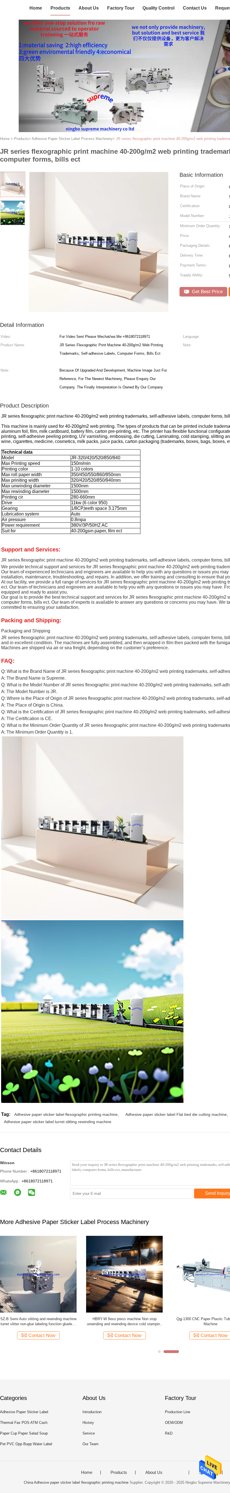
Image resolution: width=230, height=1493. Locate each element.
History (88, 1422)
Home (35, 8)
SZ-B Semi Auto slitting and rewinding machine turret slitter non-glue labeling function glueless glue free (38, 1322)
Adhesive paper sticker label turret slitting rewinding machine (57, 1121)
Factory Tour (120, 8)
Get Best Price (206, 291)
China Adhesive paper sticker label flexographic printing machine (76, 1482)
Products (60, 8)
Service (88, 1433)
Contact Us (195, 8)
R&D (169, 1433)
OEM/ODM (174, 1422)
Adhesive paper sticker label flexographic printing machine (66, 1114)
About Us (89, 8)
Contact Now (41, 1335)
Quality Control (158, 8)
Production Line (177, 1412)
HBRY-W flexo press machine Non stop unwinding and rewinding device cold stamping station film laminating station (124, 1322)
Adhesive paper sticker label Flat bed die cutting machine (176, 1114)
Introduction (92, 1412)
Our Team (90, 1444)
